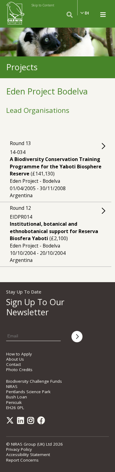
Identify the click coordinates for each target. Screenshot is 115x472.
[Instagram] (31, 421)
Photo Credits (19, 369)
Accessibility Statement (28, 454)
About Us (15, 359)
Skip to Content (42, 5)
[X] (11, 421)
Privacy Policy (19, 449)
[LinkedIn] (21, 421)
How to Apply (19, 354)
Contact (13, 364)
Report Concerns (22, 460)
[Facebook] (42, 421)
